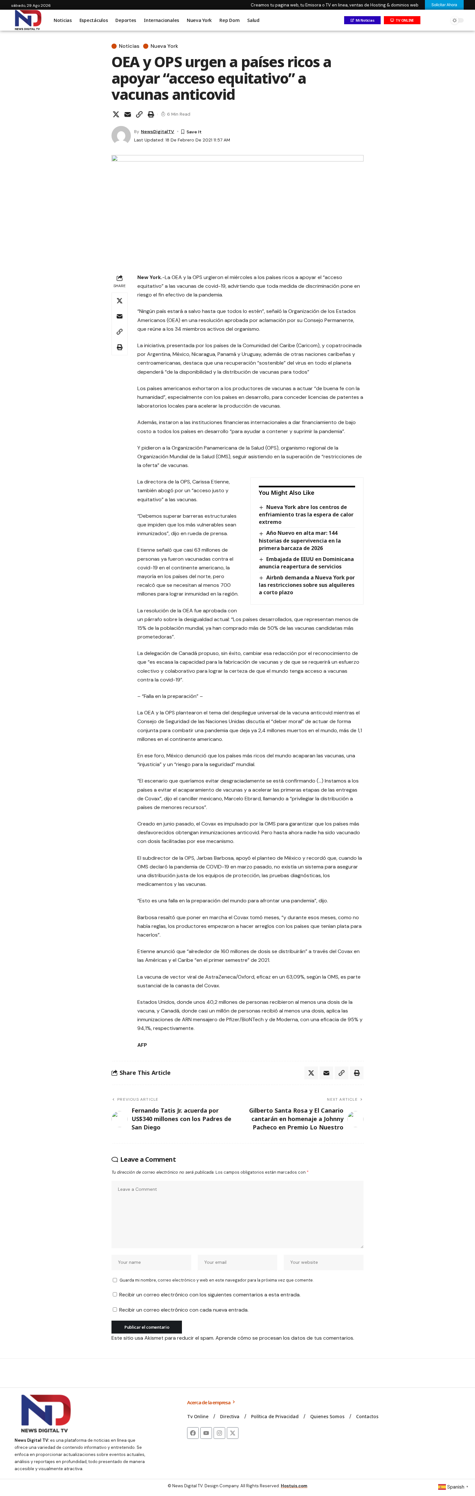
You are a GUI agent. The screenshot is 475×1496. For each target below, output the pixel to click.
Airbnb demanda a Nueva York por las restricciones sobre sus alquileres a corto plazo (307, 585)
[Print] (150, 114)
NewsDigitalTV (157, 131)
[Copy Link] (139, 114)
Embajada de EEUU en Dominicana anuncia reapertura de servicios (306, 563)
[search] (442, 20)
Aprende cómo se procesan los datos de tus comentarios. (285, 1338)
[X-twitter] (232, 1433)
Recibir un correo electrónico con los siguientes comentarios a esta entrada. (210, 1294)
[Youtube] (206, 1433)
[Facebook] (193, 1433)
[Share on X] (116, 114)
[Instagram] (219, 1433)
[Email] (127, 114)
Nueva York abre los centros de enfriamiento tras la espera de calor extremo (306, 514)
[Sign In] (429, 20)
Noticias (129, 46)
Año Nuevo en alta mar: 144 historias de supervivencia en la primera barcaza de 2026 (300, 540)
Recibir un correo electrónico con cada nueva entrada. (183, 1309)
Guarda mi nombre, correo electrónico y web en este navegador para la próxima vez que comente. (216, 1280)
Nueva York (164, 46)
